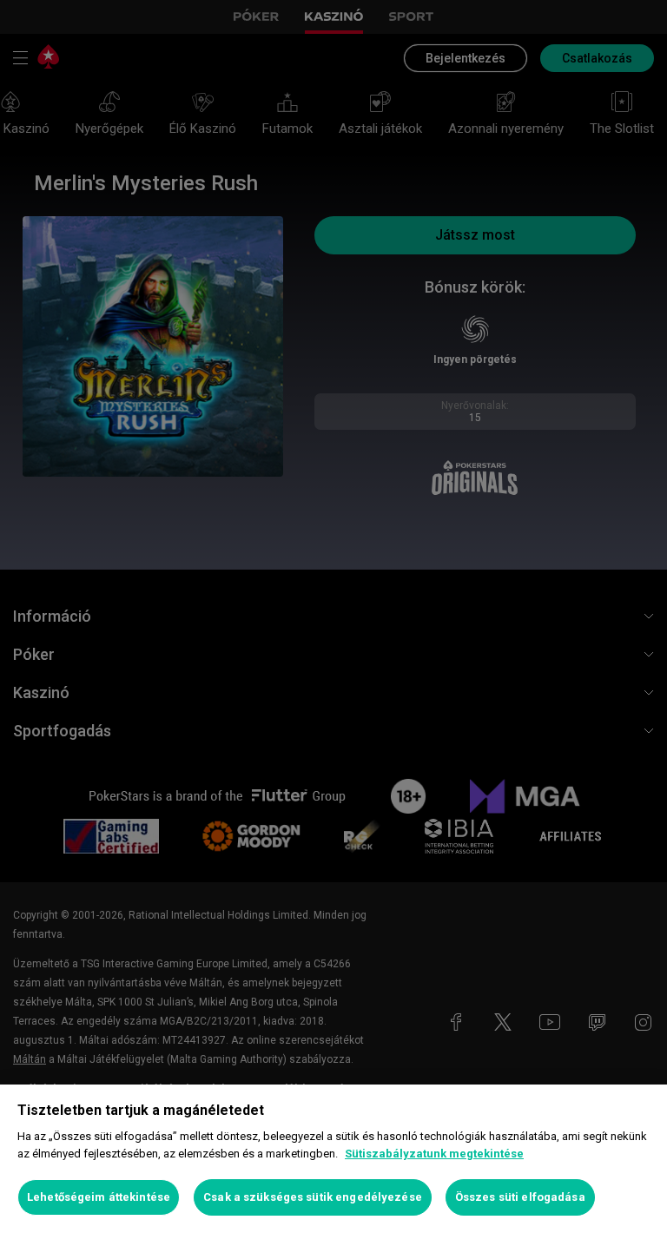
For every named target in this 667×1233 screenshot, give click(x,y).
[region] (333, 1159)
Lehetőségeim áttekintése (98, 1196)
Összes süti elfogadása (520, 1196)
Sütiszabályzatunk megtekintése (434, 1153)
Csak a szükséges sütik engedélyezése (312, 1196)
